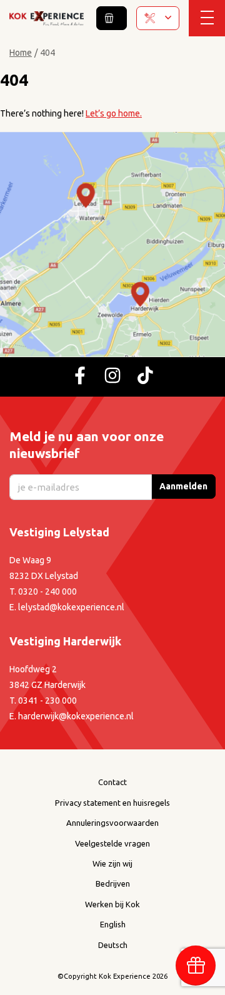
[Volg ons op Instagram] (112, 376)
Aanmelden (183, 486)
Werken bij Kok (112, 904)
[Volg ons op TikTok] (145, 376)
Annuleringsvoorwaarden (112, 822)
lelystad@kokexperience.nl (71, 607)
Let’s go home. (114, 113)
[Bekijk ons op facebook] (80, 376)
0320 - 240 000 (47, 591)
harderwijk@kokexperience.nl (76, 716)
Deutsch (113, 944)
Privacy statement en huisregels (112, 802)
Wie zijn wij (112, 863)
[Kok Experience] (46, 18)
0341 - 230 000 (47, 700)
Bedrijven (113, 883)
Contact (112, 782)
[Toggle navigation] (207, 18)
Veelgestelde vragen (112, 843)
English (113, 924)
